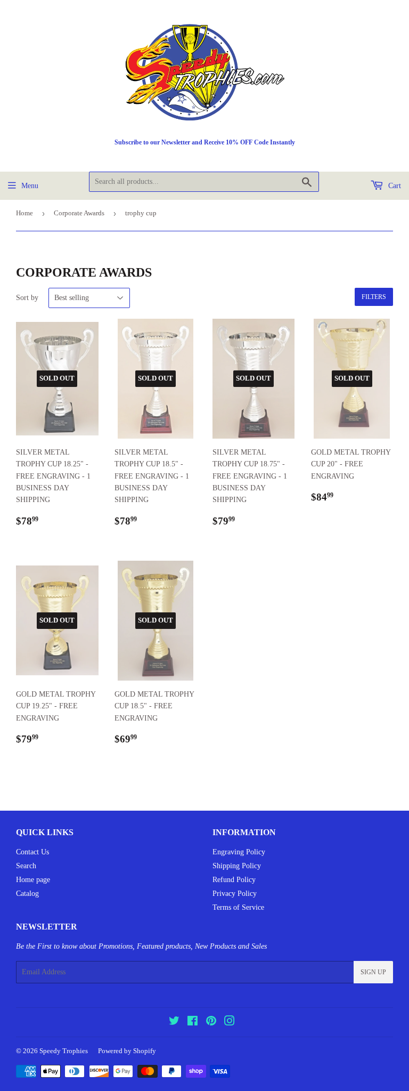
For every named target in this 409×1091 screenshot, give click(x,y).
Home (24, 213)
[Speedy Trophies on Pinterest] (211, 1023)
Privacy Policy (234, 894)
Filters (374, 297)
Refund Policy (234, 880)
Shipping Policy (236, 866)
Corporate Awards (79, 213)
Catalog (27, 894)
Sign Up (373, 972)
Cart (393, 186)
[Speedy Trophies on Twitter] (174, 1023)
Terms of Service (238, 907)
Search (26, 866)
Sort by (27, 298)
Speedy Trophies (63, 1051)
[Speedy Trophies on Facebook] (192, 1023)
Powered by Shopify (127, 1051)
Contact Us (32, 852)
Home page (33, 880)
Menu (29, 186)
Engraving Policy (238, 852)
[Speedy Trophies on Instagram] (229, 1023)
